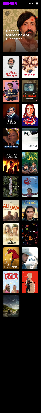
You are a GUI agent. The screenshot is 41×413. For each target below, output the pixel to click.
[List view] (32, 46)
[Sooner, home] (10, 3)
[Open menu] (37, 3)
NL (30, 3)
